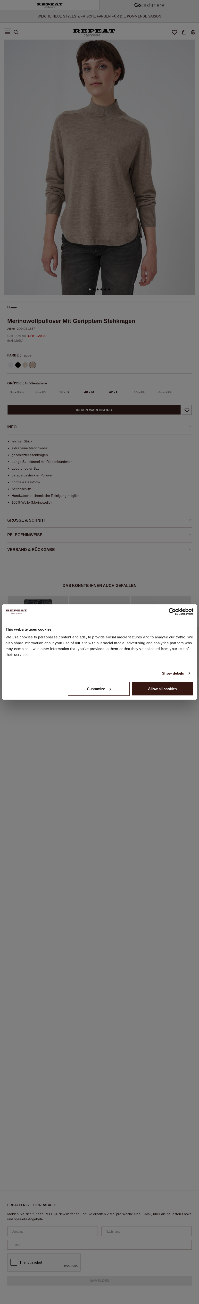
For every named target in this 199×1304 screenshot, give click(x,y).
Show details (173, 673)
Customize (96, 688)
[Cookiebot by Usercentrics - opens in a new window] (172, 611)
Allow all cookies (162, 688)
